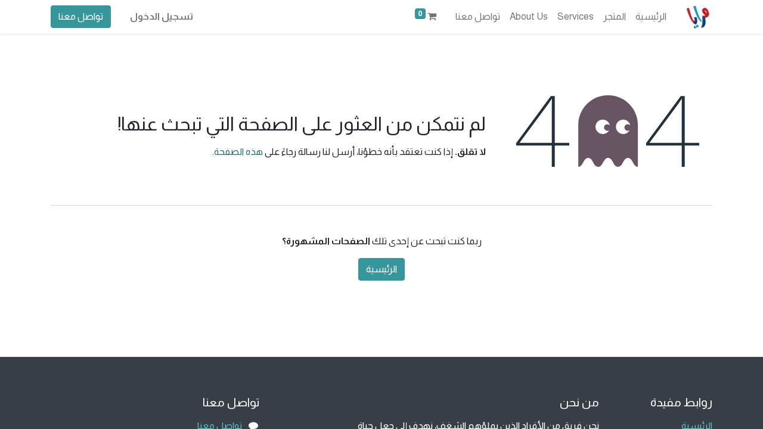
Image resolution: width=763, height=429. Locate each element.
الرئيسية (381, 269)
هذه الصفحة (238, 152)
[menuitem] (651, 17)
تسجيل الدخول (161, 16)
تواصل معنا (80, 16)
